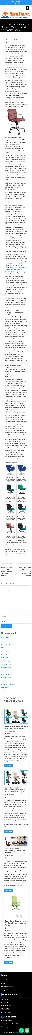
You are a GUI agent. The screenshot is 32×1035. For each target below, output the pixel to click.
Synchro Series (6, 678)
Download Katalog (7, 987)
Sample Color (5, 990)
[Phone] (21, 1030)
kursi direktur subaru (15, 545)
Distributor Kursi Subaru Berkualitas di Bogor (16, 727)
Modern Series (6, 661)
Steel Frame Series (7, 681)
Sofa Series (5, 691)
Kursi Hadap (5, 641)
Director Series (6, 668)
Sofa (2, 648)
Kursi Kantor (5, 638)
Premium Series (6, 674)
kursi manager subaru (16, 549)
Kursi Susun (5, 651)
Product (4, 983)
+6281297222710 (15, 2)
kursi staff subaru (21, 551)
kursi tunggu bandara (11, 554)
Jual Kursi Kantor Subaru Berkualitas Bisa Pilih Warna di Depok (16, 790)
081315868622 (5, 1009)
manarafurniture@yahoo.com (17, 4)
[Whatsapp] (27, 1030)
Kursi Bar (4, 654)
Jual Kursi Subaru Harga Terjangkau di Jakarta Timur (16, 923)
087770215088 (6, 1006)
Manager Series (6, 671)
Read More (8, 766)
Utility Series (5, 688)
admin (9, 42)
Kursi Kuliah (5, 658)
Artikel (8, 543)
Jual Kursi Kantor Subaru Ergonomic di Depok (15, 851)
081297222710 (5, 1002)
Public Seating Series (8, 684)
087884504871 (6, 1012)
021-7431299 (5, 999)
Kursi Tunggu (5, 644)
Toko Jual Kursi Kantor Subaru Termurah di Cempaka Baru (16, 270)
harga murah (17, 543)
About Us (4, 980)
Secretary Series (6, 664)
